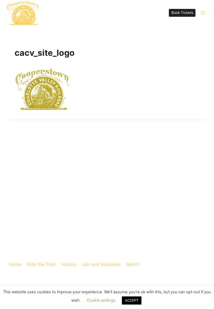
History (68, 264)
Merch (132, 264)
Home (15, 264)
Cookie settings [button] (101, 300)
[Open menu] (203, 13)
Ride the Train (41, 264)
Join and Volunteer (101, 264)
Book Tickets (182, 12)
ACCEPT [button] (131, 300)
